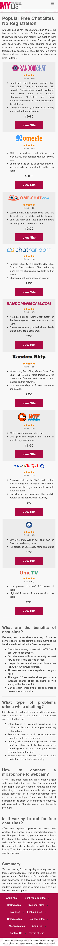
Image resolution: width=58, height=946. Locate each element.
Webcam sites (17, 926)
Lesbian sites (34, 912)
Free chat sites (36, 905)
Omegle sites (14, 919)
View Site (29, 125)
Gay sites (15, 912)
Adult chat (12, 898)
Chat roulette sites (35, 898)
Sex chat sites (36, 919)
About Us (37, 926)
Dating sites (14, 905)
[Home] (11, 5)
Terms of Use (36, 933)
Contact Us (16, 933)
